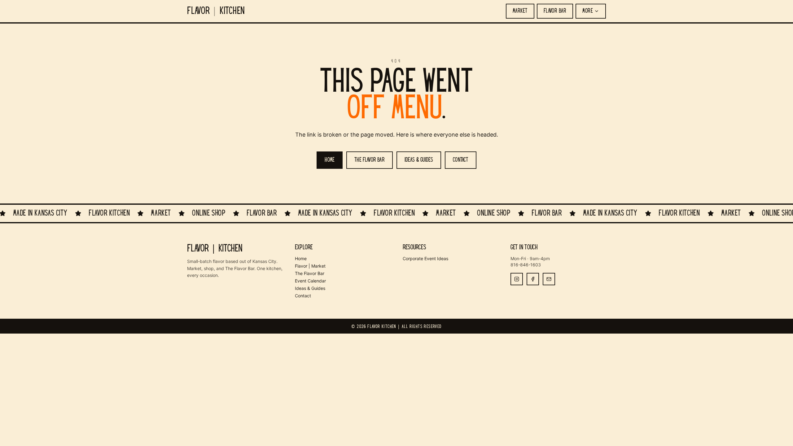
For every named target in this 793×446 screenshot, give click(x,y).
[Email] (549, 279)
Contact (303, 295)
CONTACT (460, 160)
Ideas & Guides (310, 288)
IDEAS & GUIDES (419, 160)
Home (301, 258)
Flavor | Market (310, 266)
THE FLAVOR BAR (369, 160)
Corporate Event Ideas (425, 258)
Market (520, 11)
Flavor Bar (555, 11)
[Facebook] (533, 279)
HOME (330, 160)
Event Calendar (310, 280)
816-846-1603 (525, 264)
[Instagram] (516, 279)
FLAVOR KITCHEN (216, 11)
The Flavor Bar (309, 273)
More (587, 11)
